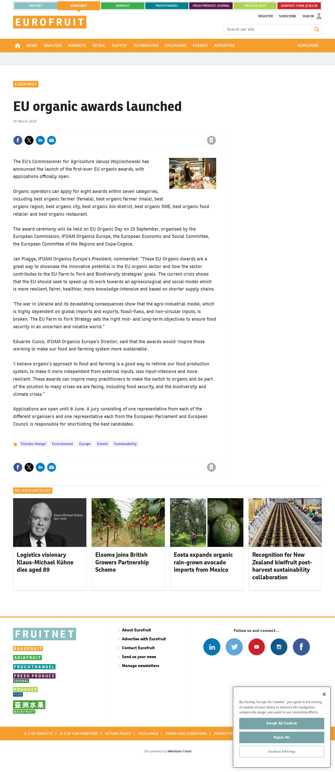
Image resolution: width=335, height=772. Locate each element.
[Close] (324, 694)
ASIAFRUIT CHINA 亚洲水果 (299, 6)
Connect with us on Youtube (256, 646)
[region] (282, 727)
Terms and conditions (186, 733)
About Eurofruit (136, 630)
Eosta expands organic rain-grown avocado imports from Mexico (203, 562)
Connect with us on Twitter (234, 646)
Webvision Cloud (179, 751)
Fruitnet (36, 6)
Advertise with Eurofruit (144, 639)
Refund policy (118, 733)
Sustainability (125, 443)
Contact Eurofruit (138, 648)
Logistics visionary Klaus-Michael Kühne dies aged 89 (45, 562)
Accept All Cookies (281, 723)
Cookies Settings (282, 751)
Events (102, 443)
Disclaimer (148, 733)
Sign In (308, 16)
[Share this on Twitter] (29, 140)
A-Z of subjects (38, 733)
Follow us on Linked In (211, 646)
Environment (62, 443)
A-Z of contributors (79, 733)
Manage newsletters (140, 665)
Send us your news (139, 656)
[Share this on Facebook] (18, 140)
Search (316, 29)
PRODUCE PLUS (255, 6)
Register (265, 16)
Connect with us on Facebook (301, 646)
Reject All (282, 737)
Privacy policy (227, 733)
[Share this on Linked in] (40, 140)
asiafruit (123, 6)
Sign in (149, 129)
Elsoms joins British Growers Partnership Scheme (122, 562)
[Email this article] (51, 140)
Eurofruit (26, 84)
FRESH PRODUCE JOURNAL (211, 6)
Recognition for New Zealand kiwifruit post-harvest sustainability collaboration (282, 566)
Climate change (33, 443)
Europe (85, 443)
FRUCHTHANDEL (166, 6)
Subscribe (287, 16)
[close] (215, 129)
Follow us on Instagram (278, 646)
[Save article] (211, 140)
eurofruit (79, 6)
